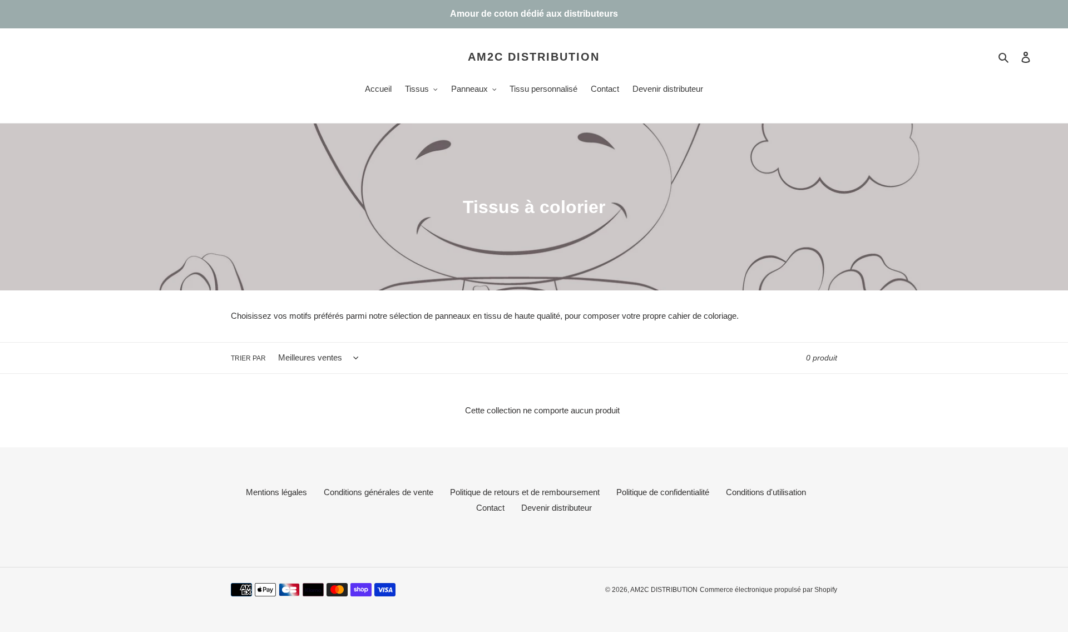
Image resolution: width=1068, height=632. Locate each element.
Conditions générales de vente (378, 492)
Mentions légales (276, 492)
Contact (490, 507)
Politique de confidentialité (662, 492)
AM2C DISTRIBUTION (534, 57)
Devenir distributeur (556, 507)
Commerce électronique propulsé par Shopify (768, 590)
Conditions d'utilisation (766, 492)
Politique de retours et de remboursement (525, 492)
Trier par (248, 358)
